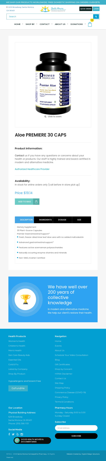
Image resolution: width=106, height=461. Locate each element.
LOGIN (96, 9)
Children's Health (16, 346)
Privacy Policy (61, 397)
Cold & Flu (13, 364)
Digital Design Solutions (91, 454)
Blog (57, 360)
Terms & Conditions (64, 402)
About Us (60, 24)
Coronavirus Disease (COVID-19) (70, 392)
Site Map (59, 383)
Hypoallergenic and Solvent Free (24, 381)
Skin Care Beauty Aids (19, 355)
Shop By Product (16, 374)
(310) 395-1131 (22, 423)
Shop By (30, 24)
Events (58, 346)
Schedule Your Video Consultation (71, 355)
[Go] (96, 16)
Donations (77, 24)
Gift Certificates (62, 364)
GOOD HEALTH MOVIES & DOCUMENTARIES (32, 440)
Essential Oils (14, 360)
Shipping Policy (62, 388)
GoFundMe (18, 388)
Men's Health (14, 350)
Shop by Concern (63, 369)
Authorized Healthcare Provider (32, 169)
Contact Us (60, 378)
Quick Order (85, 9)
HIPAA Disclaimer (63, 374)
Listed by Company (17, 369)
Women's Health (16, 341)
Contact (45, 24)
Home (17, 24)
